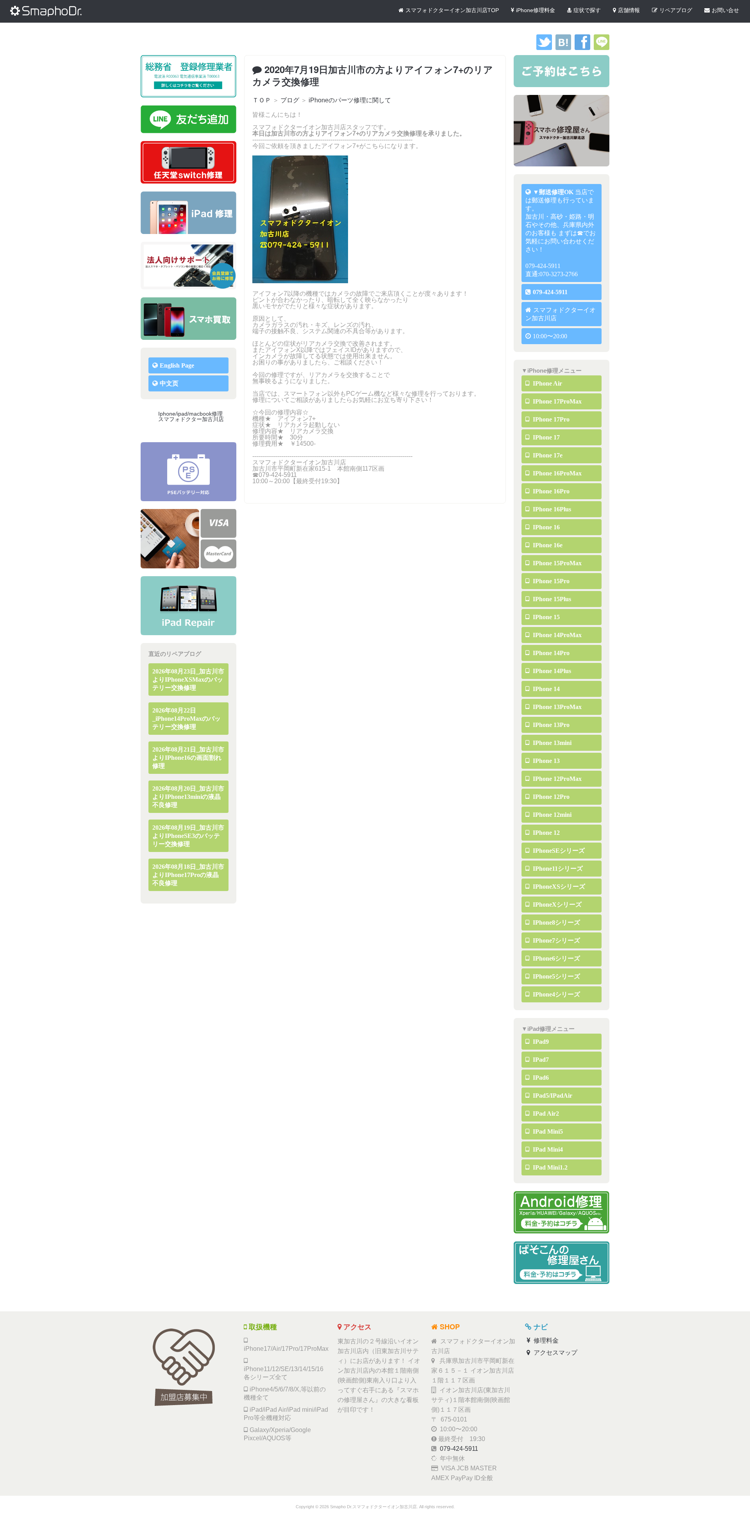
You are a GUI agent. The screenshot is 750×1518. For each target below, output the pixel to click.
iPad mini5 (547, 1131)
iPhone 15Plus (551, 599)
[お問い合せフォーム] (561, 71)
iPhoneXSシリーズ (558, 886)
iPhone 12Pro (550, 796)
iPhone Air (546, 383)
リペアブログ (675, 10)
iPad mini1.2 (549, 1167)
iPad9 (540, 1041)
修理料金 (545, 1340)
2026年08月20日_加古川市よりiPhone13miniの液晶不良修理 (188, 796)
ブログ (289, 100)
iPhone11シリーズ (557, 868)
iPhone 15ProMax (556, 563)
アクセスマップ (554, 1352)
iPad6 (540, 1077)
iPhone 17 (545, 437)
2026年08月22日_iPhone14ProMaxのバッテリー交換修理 (186, 718)
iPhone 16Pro (550, 491)
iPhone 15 (545, 617)
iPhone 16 (545, 527)
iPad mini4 (547, 1149)
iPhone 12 (545, 832)
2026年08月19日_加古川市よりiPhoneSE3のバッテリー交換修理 (188, 835)
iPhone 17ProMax (556, 401)
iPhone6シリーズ (555, 958)
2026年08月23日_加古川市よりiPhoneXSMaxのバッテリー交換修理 (188, 679)
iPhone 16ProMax (556, 473)
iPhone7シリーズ (555, 940)
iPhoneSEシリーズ (558, 850)
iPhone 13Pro (550, 724)
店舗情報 (629, 10)
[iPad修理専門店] (188, 605)
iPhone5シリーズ (555, 976)
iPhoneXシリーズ (556, 904)
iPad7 (540, 1059)
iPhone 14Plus (551, 671)
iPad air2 (545, 1113)
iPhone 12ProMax (556, 778)
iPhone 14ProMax (556, 635)
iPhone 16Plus (551, 509)
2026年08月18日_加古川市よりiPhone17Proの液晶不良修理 (188, 874)
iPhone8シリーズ (555, 922)
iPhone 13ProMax (556, 707)
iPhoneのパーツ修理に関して (350, 100)
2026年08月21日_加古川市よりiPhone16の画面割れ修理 (188, 757)
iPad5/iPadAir (551, 1095)
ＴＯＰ (261, 100)
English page (177, 365)
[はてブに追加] (563, 48)
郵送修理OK (556, 192)
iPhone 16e (546, 545)
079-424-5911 (550, 292)
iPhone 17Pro (550, 419)
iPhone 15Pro (550, 581)
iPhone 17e (546, 455)
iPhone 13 (545, 760)
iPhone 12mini (551, 814)
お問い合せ (725, 10)
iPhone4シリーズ (555, 994)
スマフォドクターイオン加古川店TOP (452, 10)
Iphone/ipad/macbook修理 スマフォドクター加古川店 (193, 416)
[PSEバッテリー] (188, 471)
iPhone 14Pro (550, 653)
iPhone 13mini (551, 742)
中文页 (169, 383)
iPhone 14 (545, 689)
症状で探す (587, 10)
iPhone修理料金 (535, 10)
